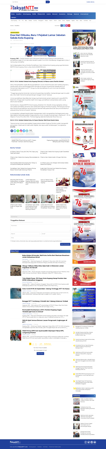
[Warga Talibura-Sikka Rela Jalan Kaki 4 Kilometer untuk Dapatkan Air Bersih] (61, 273)
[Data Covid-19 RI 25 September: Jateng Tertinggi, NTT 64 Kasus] (60, 294)
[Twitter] (64, 25)
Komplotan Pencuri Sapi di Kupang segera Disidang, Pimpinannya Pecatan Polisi (84, 347)
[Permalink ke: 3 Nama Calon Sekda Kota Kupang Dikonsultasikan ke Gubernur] (63, 182)
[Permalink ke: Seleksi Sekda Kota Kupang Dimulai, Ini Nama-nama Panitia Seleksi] (63, 199)
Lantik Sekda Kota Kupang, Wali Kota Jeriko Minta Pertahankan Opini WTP (32, 182)
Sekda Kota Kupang (17, 134)
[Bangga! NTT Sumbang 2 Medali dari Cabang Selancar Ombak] (53, 306)
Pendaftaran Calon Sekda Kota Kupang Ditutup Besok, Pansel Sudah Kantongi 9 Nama (23, 169)
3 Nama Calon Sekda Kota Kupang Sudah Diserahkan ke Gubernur (54, 152)
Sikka (27, 269)
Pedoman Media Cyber (55, 446)
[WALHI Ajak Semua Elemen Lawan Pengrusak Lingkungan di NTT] (66, 327)
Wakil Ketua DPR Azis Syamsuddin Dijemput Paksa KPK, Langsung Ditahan (84, 354)
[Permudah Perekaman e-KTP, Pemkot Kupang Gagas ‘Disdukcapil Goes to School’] (63, 317)
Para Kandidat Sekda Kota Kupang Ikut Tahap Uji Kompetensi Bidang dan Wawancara (23, 163)
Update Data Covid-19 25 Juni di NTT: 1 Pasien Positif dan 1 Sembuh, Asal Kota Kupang (24, 140)
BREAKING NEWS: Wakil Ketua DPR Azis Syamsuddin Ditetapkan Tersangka (85, 390)
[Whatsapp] (18, 130)
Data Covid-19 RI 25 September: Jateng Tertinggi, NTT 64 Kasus (45, 289)
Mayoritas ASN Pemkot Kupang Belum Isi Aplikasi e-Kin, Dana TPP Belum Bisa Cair (17, 182)
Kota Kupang (16, 40)
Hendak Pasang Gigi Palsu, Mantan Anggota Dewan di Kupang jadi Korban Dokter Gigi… (84, 334)
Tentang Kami (32, 446)
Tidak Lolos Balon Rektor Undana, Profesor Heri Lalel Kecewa (87, 400)
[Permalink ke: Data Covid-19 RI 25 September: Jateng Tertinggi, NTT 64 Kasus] (15, 293)
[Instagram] (66, 25)
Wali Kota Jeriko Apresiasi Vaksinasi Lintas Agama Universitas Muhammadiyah (87, 417)
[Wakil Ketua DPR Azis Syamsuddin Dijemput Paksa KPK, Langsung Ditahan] (66, 338)
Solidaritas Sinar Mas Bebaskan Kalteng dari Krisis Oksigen (87, 408)
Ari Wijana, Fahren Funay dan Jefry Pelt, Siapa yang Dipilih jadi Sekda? (24, 152)
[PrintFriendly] (27, 130)
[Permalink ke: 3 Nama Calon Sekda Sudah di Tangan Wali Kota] (17, 199)
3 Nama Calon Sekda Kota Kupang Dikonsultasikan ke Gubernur (24, 158)
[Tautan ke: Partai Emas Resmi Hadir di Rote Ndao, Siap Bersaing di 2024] (76, 64)
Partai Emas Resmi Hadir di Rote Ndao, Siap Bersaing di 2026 (85, 340)
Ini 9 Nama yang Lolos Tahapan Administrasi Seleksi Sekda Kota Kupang (54, 163)
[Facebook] (62, 25)
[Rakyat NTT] (24, 8)
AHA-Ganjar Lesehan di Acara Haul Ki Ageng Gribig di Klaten (87, 80)
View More (40, 353)
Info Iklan (45, 446)
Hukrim (28, 334)
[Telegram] (24, 130)
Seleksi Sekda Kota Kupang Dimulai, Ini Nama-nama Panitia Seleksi (61, 207)
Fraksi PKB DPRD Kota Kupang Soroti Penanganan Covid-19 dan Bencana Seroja (85, 375)
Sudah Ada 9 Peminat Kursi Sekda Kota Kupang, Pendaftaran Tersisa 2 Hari (53, 169)
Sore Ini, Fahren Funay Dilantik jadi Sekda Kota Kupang (47, 181)
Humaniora (28, 290)
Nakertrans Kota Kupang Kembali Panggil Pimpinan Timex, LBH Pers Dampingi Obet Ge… (84, 368)
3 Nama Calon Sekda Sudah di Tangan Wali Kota (53, 157)
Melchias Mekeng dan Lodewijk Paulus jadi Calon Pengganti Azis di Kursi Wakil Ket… (85, 361)
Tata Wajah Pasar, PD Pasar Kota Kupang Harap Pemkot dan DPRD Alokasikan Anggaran (84, 382)
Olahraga (28, 303)
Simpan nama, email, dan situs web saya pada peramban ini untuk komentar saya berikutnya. (37, 241)
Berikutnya (47, 344)
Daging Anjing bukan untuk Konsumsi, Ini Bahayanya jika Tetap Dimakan (58, 140)
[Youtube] (69, 25)
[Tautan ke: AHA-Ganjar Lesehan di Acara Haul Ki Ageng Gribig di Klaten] (76, 80)
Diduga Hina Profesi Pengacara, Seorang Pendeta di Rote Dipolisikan (87, 433)
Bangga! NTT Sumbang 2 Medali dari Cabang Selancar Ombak (45, 301)
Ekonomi (24, 282)
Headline (21, 40)
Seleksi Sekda (15, 32)
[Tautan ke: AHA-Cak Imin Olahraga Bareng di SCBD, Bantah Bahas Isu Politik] (76, 56)
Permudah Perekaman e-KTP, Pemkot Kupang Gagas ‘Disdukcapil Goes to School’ (42, 310)
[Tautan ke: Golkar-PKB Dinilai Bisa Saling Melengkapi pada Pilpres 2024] (84, 39)
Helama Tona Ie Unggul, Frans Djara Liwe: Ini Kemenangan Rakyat (86, 425)
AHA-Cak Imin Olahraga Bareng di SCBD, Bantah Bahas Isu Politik (86, 55)
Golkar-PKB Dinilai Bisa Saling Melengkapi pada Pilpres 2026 (83, 48)
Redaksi (40, 446)
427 (41, 344)
